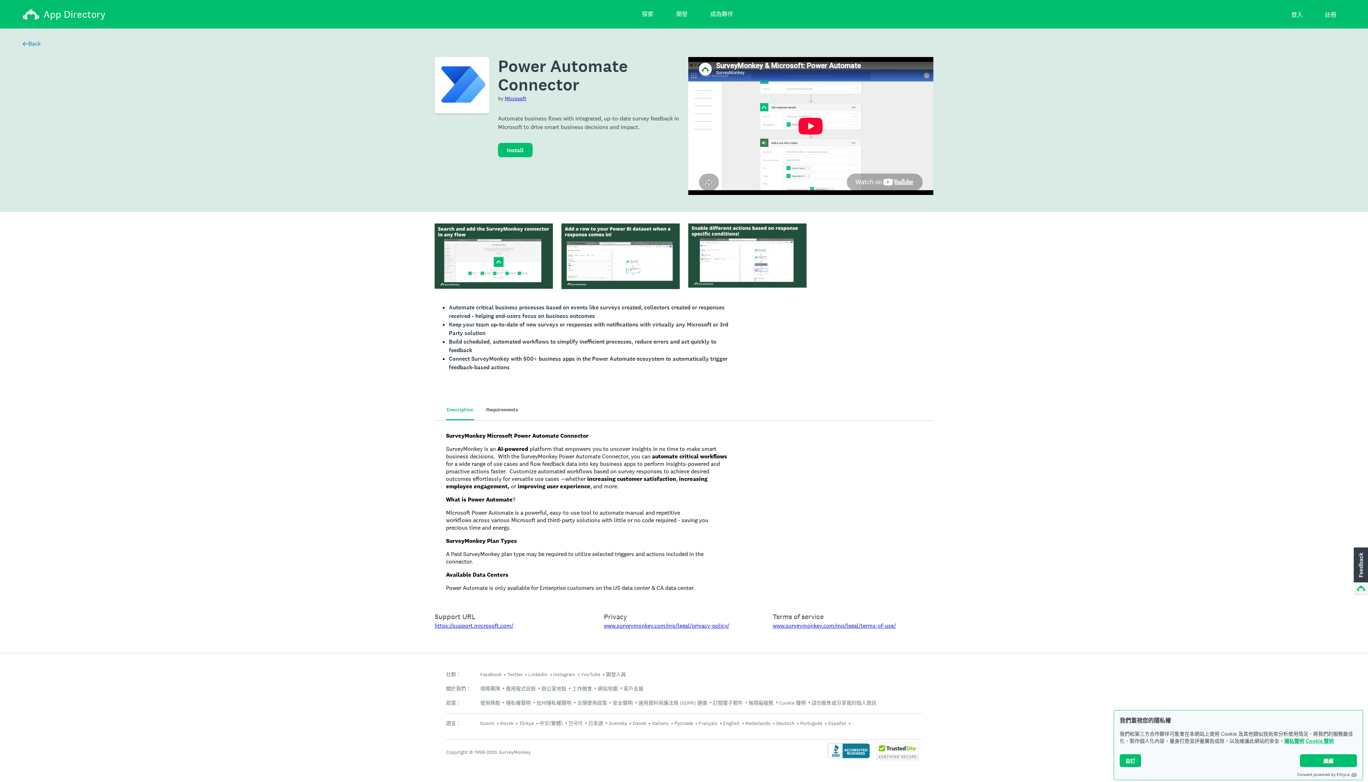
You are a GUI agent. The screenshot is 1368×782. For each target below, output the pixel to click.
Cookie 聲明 (1320, 741)
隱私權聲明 (518, 703)
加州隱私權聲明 (554, 703)
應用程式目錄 (521, 688)
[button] (1360, 571)
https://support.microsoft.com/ (474, 625)
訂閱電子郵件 (728, 703)
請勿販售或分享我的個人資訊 (844, 703)
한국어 (575, 723)
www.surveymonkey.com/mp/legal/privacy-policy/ (666, 625)
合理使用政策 (592, 703)
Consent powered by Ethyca (1323, 774)
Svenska (618, 723)
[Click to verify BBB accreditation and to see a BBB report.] (849, 757)
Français (708, 723)
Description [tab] (460, 409)
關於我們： (458, 688)
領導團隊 (490, 688)
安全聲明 (623, 703)
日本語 (595, 723)
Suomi (487, 723)
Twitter (515, 674)
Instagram (564, 674)
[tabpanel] (684, 512)
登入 (1297, 15)
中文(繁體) (551, 723)
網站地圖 (608, 688)
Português (811, 723)
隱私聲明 (1294, 741)
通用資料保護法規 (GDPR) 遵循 (672, 703)
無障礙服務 (760, 703)
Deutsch (785, 723)
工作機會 (582, 688)
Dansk (639, 723)
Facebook (491, 674)
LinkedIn (538, 674)
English (731, 723)
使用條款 (490, 703)
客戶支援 (633, 688)
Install (515, 150)
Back (34, 43)
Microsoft (515, 98)
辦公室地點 (554, 688)
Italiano (660, 723)
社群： (453, 674)
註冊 (1330, 15)
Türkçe (526, 723)
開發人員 (616, 674)
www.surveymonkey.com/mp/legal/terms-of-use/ (834, 625)
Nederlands (758, 723)
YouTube (590, 674)
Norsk (506, 723)
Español (837, 723)
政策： (453, 703)
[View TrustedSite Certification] (897, 758)
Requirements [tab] (502, 409)
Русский (683, 723)
